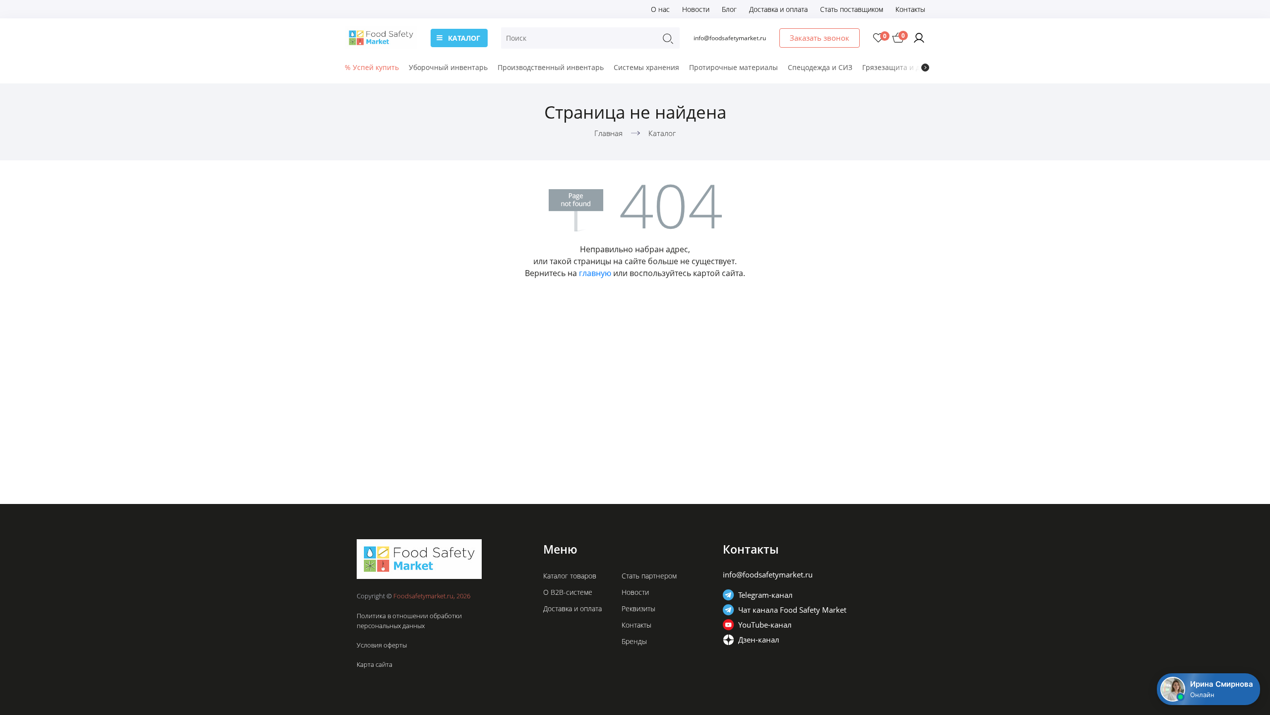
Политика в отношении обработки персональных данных (409, 620)
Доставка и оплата (778, 9)
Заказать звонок (819, 38)
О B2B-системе (567, 592)
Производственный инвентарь (551, 67)
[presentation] (925, 68)
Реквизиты (638, 608)
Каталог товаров (569, 575)
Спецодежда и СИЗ (820, 67)
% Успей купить (372, 67)
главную (595, 273)
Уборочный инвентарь (448, 67)
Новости (695, 9)
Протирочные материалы (733, 67)
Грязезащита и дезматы (903, 67)
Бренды (634, 641)
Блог (729, 9)
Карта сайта (374, 664)
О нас (660, 9)
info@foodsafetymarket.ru (730, 38)
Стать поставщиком (851, 9)
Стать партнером (649, 575)
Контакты (910, 9)
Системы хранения (646, 67)
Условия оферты (382, 645)
